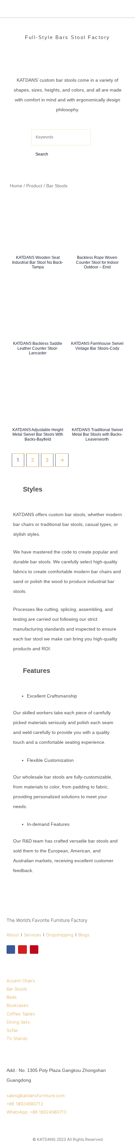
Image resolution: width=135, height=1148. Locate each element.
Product (34, 185)
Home (16, 185)
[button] (124, 8)
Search (41, 154)
